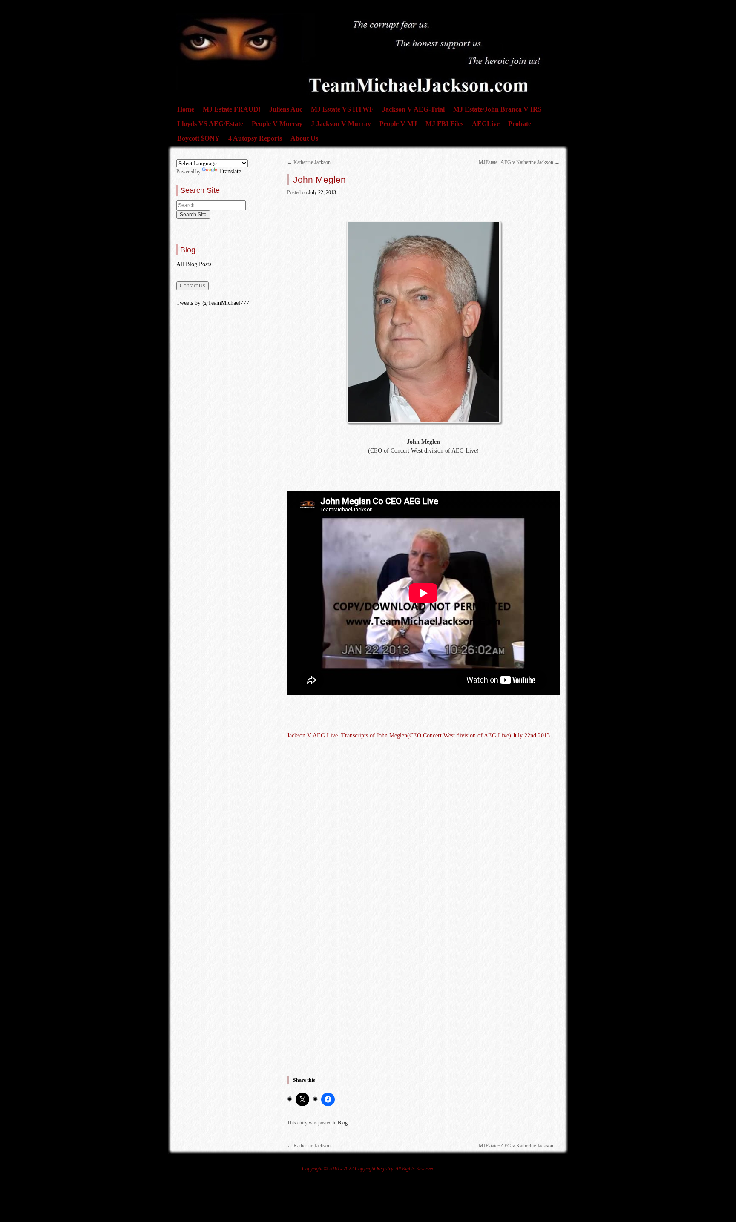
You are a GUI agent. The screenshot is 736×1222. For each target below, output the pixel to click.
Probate (519, 123)
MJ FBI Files (444, 123)
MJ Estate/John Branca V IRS (497, 109)
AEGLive (486, 123)
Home (185, 109)
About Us (304, 138)
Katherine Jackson (309, 162)
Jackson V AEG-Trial (413, 109)
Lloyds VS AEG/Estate (210, 123)
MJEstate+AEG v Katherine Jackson (519, 162)
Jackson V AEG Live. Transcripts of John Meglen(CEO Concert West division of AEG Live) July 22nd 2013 (418, 735)
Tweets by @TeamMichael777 (212, 303)
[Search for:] (211, 205)
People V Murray (277, 123)
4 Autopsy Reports (255, 138)
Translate (230, 171)
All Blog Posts (193, 264)
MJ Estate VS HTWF (342, 109)
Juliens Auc (285, 109)
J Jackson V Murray (341, 123)
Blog (343, 1123)
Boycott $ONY (198, 138)
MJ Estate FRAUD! (232, 109)
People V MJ (398, 123)
